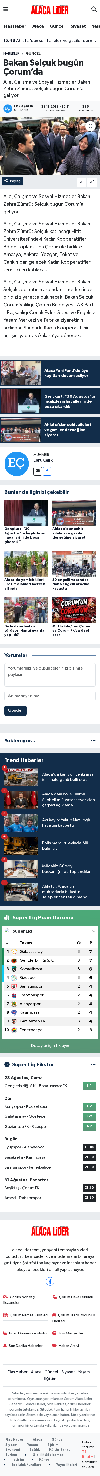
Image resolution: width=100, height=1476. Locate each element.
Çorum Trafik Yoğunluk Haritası (73, 1318)
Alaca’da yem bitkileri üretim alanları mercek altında (24, 584)
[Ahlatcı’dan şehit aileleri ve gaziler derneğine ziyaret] (74, 513)
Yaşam (84, 1372)
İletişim (17, 1459)
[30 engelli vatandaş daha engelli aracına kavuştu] (74, 563)
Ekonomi (12, 1449)
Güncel (57, 26)
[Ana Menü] (5, 10)
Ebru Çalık (43, 460)
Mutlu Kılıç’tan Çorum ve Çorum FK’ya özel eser (71, 631)
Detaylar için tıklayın (50, 1046)
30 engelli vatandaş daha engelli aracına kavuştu (70, 584)
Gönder (15, 710)
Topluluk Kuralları (26, 1465)
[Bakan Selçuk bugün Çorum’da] (50, 146)
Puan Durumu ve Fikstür (28, 1333)
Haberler (11, 53)
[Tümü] (93, 741)
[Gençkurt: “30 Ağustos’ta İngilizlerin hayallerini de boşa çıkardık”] (26, 513)
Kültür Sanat (59, 1449)
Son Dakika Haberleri (26, 1346)
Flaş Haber (15, 26)
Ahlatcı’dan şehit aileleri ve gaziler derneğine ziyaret (50, 40)
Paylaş (15, 181)
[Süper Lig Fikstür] (93, 1065)
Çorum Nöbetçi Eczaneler (19, 1300)
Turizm (11, 1455)
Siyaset (78, 26)
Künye (43, 1459)
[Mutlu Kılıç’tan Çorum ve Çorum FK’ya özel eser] (74, 610)
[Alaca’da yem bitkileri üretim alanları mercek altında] (26, 563)
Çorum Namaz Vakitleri (29, 1315)
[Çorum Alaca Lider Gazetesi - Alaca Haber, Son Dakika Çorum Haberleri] (50, 9)
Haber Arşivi (69, 1346)
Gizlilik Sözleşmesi (48, 1455)
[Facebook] (47, 471)
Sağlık (34, 1449)
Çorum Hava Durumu (76, 1297)
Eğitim (50, 1379)
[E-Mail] (37, 471)
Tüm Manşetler (70, 1333)
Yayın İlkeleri (66, 1465)
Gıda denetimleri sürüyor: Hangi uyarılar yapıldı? (25, 631)
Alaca (38, 26)
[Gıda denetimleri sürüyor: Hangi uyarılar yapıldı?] (26, 610)
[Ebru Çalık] (16, 464)
